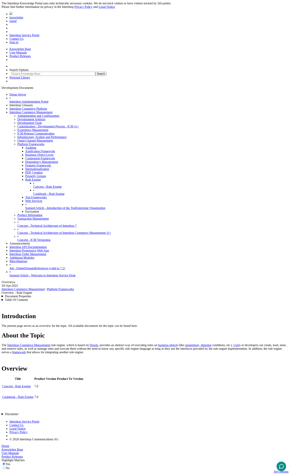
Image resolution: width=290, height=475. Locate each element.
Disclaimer (11, 414)
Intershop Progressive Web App (29, 250)
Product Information (29, 215)
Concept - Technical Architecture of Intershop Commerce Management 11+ (64, 232)
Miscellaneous (18, 261)
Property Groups (35, 176)
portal (13, 21)
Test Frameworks (36, 197)
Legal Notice (107, 6)
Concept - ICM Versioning (34, 240)
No (8, 468)
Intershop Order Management (27, 254)
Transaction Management (33, 218)
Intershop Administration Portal (28, 101)
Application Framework (40, 151)
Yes (8, 464)
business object (167, 345)
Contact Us (16, 38)
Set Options (281, 471)
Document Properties (18, 296)
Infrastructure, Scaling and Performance (42, 137)
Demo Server (17, 94)
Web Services (33, 201)
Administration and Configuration (38, 115)
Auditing (30, 147)
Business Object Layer (39, 154)
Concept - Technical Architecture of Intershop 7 (47, 225)
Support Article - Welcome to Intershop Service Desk (42, 275)
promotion (191, 345)
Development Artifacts (31, 119)
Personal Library (19, 77)
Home (5, 446)
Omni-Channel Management (35, 140)
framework (19, 352)
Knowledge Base (20, 49)
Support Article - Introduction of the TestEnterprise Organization (65, 208)
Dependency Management (41, 162)
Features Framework (38, 165)
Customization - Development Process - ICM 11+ (48, 126)
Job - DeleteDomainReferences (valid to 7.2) (37, 268)
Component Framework (40, 158)
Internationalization (37, 169)
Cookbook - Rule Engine (49, 193)
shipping (206, 345)
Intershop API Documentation (28, 247)
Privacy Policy (83, 6)
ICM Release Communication (35, 133)
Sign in (13, 42)
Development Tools (29, 123)
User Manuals (18, 52)
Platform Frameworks (30, 144)
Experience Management (32, 130)
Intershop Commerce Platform (28, 108)
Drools (94, 345)
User (236, 345)
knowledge (16, 17)
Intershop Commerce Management (30, 112)
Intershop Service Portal (24, 35)
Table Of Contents (16, 299)
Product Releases (20, 56)
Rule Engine (33, 179)
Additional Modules (21, 257)
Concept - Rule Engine (47, 186)
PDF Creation (34, 172)
